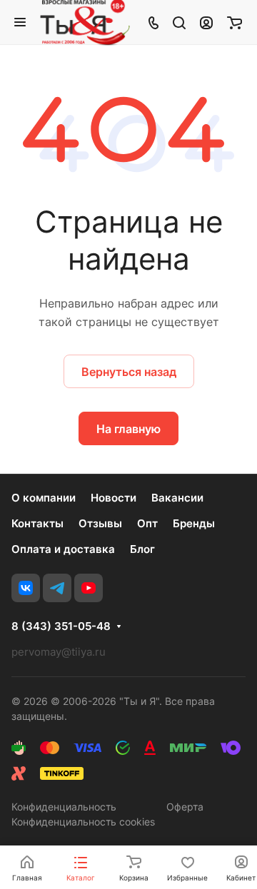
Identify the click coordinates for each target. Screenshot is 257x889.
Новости (113, 497)
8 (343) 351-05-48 (61, 626)
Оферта (184, 807)
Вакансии (177, 497)
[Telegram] (57, 588)
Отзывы (100, 523)
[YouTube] (88, 588)
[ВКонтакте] (25, 588)
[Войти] (206, 22)
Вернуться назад (128, 372)
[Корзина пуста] (234, 22)
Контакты (37, 523)
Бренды (194, 523)
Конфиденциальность (63, 807)
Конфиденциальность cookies (83, 822)
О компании (43, 497)
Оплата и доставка (63, 549)
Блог (142, 549)
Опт (147, 523)
